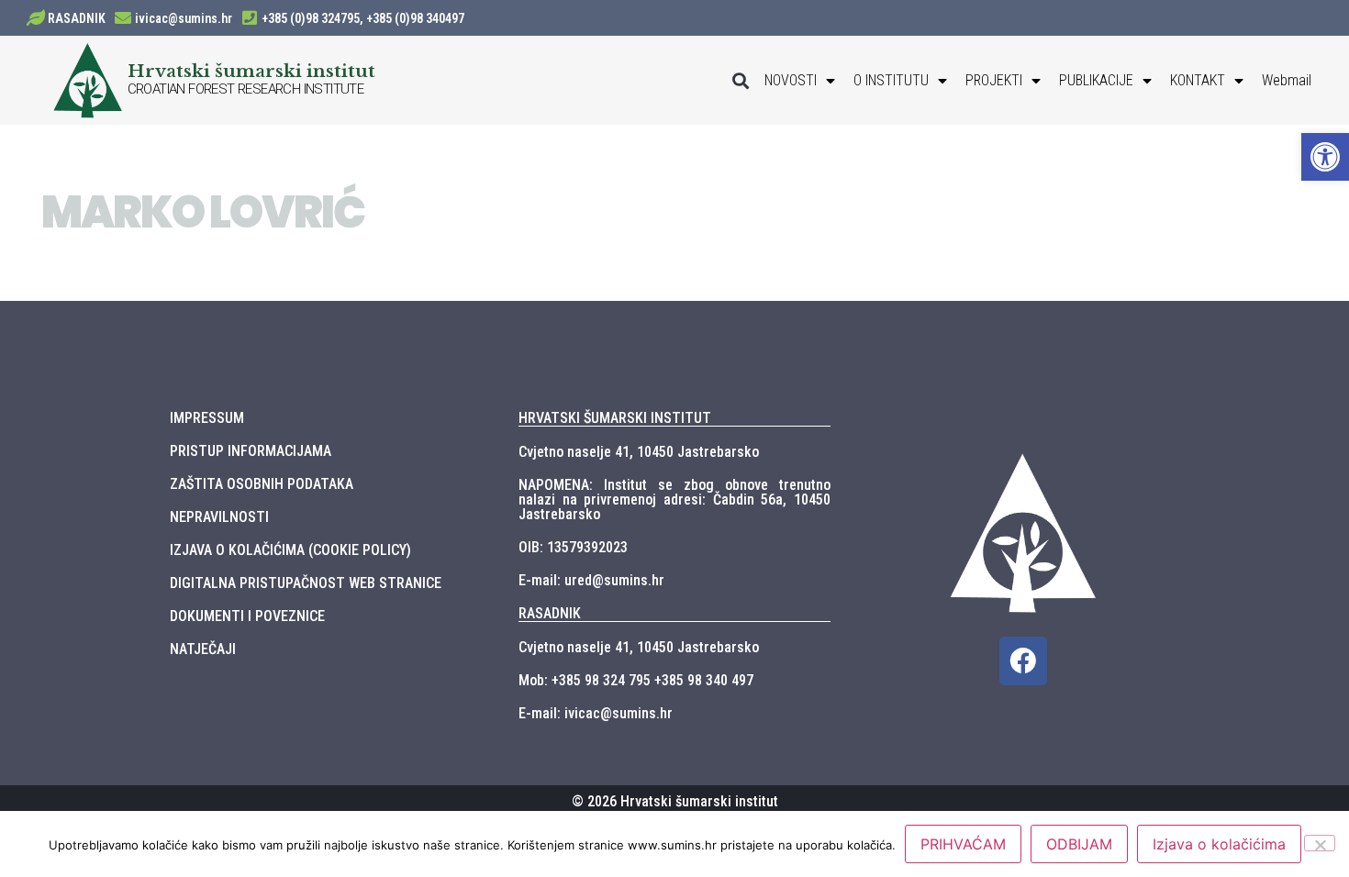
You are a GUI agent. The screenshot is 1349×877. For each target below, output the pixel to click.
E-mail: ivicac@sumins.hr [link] (595, 713)
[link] (1325, 157)
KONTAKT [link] (1197, 80)
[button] (740, 80)
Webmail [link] (1286, 80)
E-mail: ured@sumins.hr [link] (591, 580)
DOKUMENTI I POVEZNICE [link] (247, 616)
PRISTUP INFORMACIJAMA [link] (250, 451)
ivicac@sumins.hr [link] (183, 18)
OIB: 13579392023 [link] (573, 547)
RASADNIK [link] (77, 18)
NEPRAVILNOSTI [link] (219, 517)
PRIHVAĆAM (963, 844)
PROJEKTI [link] (993, 80)
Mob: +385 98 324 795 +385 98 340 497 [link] (635, 680)
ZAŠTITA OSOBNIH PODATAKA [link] (261, 484)
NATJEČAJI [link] (203, 649)
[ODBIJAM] (1319, 843)
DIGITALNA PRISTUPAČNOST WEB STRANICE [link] (305, 583)
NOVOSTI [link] (790, 80)
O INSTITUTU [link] (891, 80)
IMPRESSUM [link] (207, 418)
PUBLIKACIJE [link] (1096, 80)
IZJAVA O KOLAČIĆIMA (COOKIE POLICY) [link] (290, 550)
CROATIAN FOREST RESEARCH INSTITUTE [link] (246, 89)
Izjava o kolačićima (1219, 844)
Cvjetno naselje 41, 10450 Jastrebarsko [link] (638, 452)
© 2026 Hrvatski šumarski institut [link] (675, 801)
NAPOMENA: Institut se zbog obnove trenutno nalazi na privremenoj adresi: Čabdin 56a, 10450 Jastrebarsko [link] (674, 499)
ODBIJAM (1079, 844)
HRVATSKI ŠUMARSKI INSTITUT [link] (614, 418)
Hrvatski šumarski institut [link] (251, 71)
